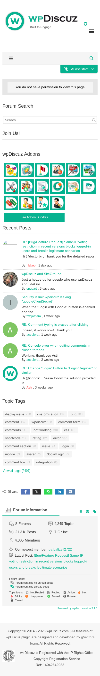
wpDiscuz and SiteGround (41, 274)
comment (12, 422)
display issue (14, 414)
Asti (29, 387)
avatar (31, 454)
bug (73, 414)
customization (47, 414)
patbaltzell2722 (60, 549)
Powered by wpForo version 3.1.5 (77, 608)
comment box (15, 462)
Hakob (30, 265)
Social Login (56, 454)
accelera (32, 334)
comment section (18, 446)
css (66, 430)
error (57, 438)
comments (13, 430)
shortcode (13, 438)
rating (37, 438)
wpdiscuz (39, 422)
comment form (69, 422)
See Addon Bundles (34, 217)
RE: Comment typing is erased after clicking (55, 324)
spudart (31, 288)
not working (42, 430)
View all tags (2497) (16, 471)
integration (44, 462)
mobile (10, 454)
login (65, 446)
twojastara (33, 316)
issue (46, 446)
